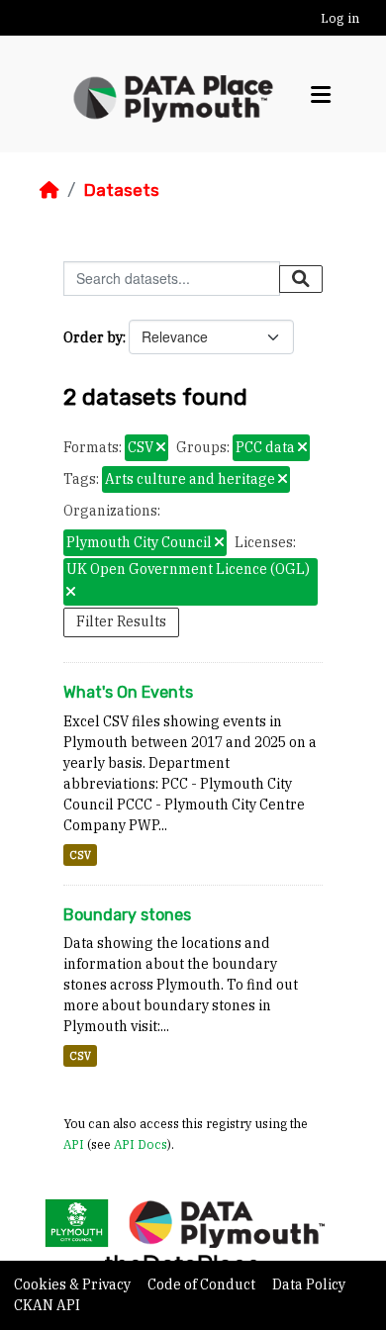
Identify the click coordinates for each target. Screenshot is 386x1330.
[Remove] (160, 448)
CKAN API (47, 1305)
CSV (80, 855)
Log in (340, 18)
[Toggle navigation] (320, 94)
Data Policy (308, 1284)
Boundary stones (127, 914)
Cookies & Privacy (74, 1284)
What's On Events (128, 692)
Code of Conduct (202, 1284)
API (73, 1144)
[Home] (49, 190)
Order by (93, 337)
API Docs (140, 1144)
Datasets (121, 190)
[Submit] (301, 279)
